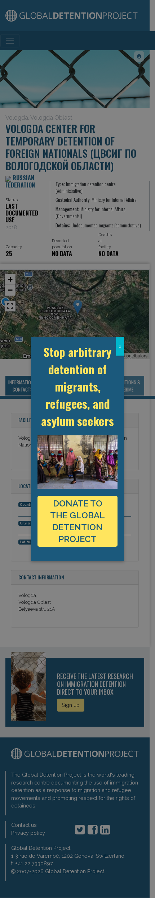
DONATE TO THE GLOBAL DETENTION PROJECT (77, 521)
